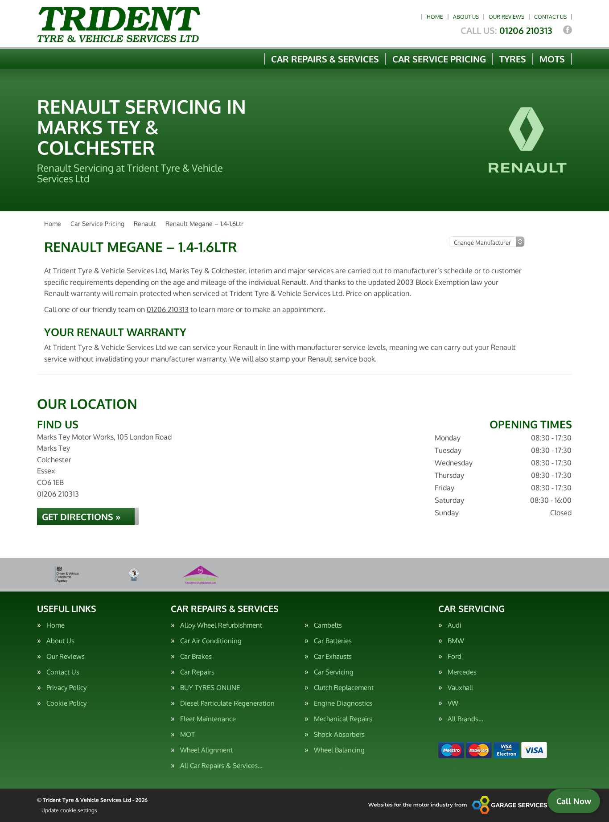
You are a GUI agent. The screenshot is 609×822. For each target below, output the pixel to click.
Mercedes (462, 672)
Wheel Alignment (206, 750)
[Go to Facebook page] (567, 29)
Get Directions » (81, 516)
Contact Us (550, 16)
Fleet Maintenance (208, 718)
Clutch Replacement (344, 687)
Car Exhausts (333, 656)
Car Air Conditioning (211, 640)
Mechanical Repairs (343, 718)
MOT (187, 734)
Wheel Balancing (339, 750)
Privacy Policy (66, 687)
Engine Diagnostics (343, 703)
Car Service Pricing (439, 59)
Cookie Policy (66, 703)
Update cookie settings (69, 810)
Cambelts (328, 625)
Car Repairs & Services (325, 59)
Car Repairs (197, 672)
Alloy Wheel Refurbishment (221, 625)
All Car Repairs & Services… (221, 765)
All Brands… (465, 718)
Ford (454, 656)
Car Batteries (333, 640)
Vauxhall (460, 687)
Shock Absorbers (339, 734)
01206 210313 (506, 30)
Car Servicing (334, 672)
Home (435, 16)
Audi (454, 625)
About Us (466, 16)
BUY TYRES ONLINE (210, 687)
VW (453, 703)
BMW (456, 640)
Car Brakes (196, 656)
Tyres (512, 59)
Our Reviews (506, 16)
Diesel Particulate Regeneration (227, 703)
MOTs (552, 59)
